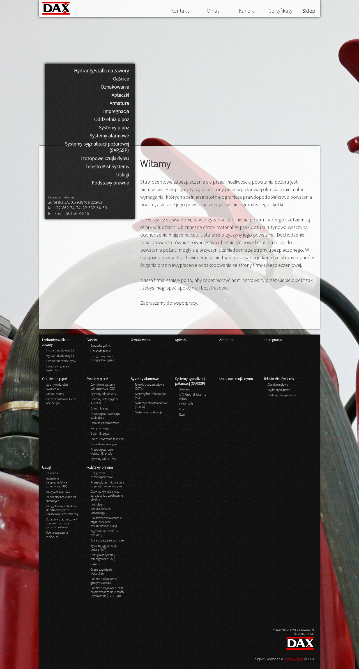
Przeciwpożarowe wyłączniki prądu (102, 451)
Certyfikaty (280, 10)
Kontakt (180, 10)
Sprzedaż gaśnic (101, 346)
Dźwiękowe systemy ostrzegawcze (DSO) (103, 386)
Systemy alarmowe (109, 135)
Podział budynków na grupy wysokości (104, 581)
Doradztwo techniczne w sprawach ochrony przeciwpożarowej (62, 523)
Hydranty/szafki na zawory (101, 70)
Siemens (184, 389)
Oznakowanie (115, 87)
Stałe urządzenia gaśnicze (107, 439)
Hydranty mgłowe (279, 390)
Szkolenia (52, 473)
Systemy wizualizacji (104, 459)
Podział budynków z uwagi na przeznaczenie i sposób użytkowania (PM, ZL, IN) (107, 592)
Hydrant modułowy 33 (60, 356)
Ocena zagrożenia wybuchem (57, 534)
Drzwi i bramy (55, 394)
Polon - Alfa (186, 404)
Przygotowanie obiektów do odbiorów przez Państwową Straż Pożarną (62, 510)
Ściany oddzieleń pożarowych (57, 386)
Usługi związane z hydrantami (57, 368)
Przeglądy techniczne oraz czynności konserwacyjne (107, 484)
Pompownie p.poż (101, 428)
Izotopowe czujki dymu (105, 158)
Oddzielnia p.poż (111, 119)
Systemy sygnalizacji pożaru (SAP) (104, 548)
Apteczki (120, 95)
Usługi (122, 174)
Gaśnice (121, 78)
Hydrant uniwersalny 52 (61, 361)
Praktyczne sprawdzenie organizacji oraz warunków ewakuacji (106, 522)
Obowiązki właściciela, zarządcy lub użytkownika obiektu (107, 495)
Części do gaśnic (101, 351)
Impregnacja (116, 111)
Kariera (247, 10)
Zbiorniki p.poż (100, 434)
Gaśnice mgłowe (278, 384)
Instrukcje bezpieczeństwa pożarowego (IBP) (56, 482)
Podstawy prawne (110, 182)
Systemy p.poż (114, 127)
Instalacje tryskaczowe (105, 423)
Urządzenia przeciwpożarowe (102, 475)
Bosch (183, 409)
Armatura (119, 103)
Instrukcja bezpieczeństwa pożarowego (101, 509)
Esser (182, 414)
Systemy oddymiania (104, 394)
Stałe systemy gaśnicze (282, 395)
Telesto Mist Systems (107, 166)
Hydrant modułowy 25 (60, 350)
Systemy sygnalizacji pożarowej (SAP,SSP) (97, 146)
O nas (213, 10)
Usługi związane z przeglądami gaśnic (103, 358)
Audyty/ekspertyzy (58, 492)
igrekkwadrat (293, 659)
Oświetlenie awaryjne (104, 444)
